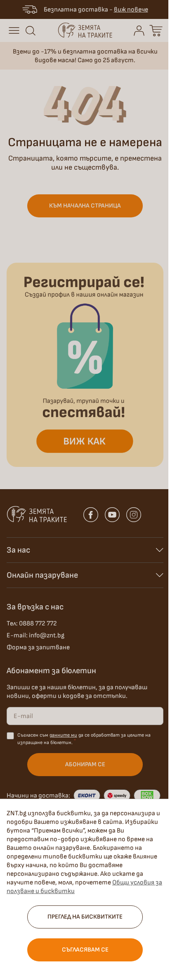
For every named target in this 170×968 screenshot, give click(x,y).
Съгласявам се (85, 950)
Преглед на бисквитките (85, 917)
